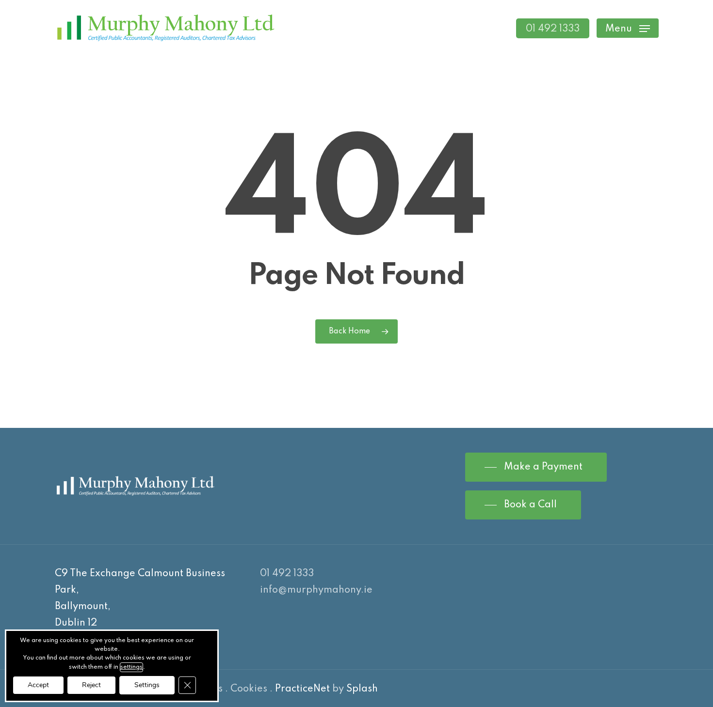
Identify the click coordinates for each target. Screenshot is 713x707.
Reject (91, 685)
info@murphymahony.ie (316, 590)
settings (131, 667)
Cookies (248, 689)
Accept (38, 685)
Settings (147, 685)
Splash (362, 689)
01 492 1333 (287, 574)
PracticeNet (302, 689)
